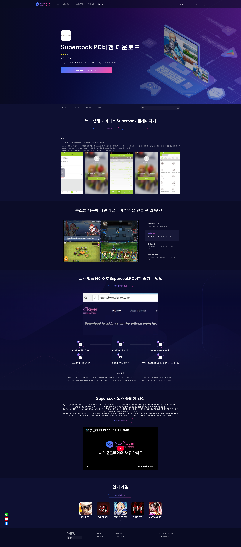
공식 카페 (99, 536)
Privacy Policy (164, 536)
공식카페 (91, 4)
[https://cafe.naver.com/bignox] (6, 514)
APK (135, 128)
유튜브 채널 (120, 536)
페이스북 (119, 533)
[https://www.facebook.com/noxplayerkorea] (6, 523)
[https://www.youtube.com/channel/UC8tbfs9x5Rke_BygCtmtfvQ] (6, 519)
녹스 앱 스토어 (103, 4)
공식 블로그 (100, 533)
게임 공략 (66, 4)
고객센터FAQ (78, 4)
